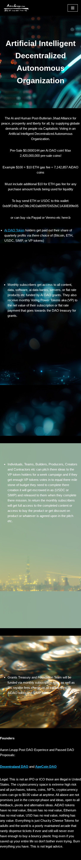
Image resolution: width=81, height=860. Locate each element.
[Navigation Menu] (73, 8)
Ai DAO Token (14, 230)
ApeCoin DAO (46, 766)
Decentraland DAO (14, 766)
